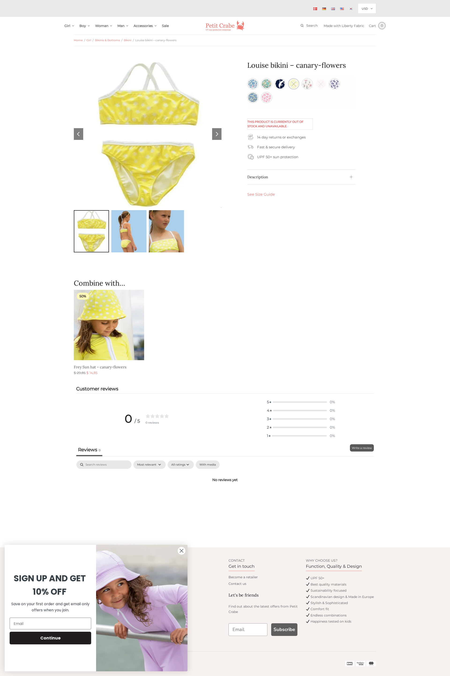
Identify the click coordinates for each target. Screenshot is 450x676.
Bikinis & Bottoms (107, 40)
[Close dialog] (181, 551)
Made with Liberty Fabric (344, 26)
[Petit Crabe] (225, 25)
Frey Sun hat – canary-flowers (100, 367)
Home (78, 40)
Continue (50, 638)
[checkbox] (208, 464)
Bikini (127, 40)
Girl (67, 26)
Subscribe (284, 629)
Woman (101, 26)
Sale (165, 26)
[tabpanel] (225, 495)
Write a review (362, 448)
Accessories (143, 26)
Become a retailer (243, 577)
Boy (82, 26)
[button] (301, 402)
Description (257, 177)
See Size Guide (261, 194)
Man (120, 26)
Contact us (237, 584)
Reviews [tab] (89, 449)
